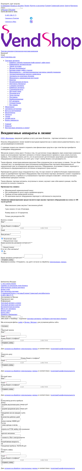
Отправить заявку (7, 260)
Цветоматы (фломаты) (17, 84)
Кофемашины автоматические (20, 64)
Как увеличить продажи (9, 291)
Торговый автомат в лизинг (11, 303)
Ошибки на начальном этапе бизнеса (14, 285)
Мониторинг (10, 107)
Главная (8, 124)
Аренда (67, 6)
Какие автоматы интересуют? (12, 258)
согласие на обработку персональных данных (21, 349)
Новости (8, 126)
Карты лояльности (12, 120)
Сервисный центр (57, 6)
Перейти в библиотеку (9, 314)
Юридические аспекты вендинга (13, 287)
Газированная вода (16, 89)
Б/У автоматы (14, 101)
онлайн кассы (10, 118)
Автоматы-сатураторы (13, 109)
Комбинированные (16, 99)
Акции (7, 116)
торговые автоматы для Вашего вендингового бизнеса (47, 318)
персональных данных (58, 262)
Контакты (74, 6)
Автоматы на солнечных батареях (21, 76)
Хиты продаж (14, 95)
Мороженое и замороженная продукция (23, 78)
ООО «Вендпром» (7, 138)
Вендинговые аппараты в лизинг (17, 128)
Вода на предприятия (13, 111)
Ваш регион (6, 234)
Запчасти (8, 114)
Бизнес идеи (5, 289)
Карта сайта (5, 312)
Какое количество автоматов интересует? (16, 243)
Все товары (13, 105)
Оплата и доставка (17, 6)
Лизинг (27, 6)
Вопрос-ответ (6, 310)
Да (4, 251)
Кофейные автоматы (16, 87)
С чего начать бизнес (8, 284)
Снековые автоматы (16, 86)
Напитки (12, 80)
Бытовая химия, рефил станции (20, 70)
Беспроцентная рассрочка (10, 307)
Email (3, 230)
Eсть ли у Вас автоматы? (10, 249)
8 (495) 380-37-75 (10, 15)
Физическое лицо (10, 239)
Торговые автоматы (12, 60)
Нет (5, 253)
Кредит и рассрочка (37, 6)
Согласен (5, 326)
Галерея (48, 6)
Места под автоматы (8, 309)
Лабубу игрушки (15, 66)
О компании (5, 6)
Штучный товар (15, 91)
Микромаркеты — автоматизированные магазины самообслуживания (35, 72)
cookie (20, 322)
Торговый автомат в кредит (11, 305)
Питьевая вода (14, 93)
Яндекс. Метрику (30, 322)
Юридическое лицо (11, 241)
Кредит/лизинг (8, 247)
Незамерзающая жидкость (18, 82)
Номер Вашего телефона (10, 226)
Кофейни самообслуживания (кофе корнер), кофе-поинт (29, 62)
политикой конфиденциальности (63, 349)
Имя (3, 222)
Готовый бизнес (15, 103)
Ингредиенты (10, 112)
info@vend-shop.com (8, 57)
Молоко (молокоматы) (17, 68)
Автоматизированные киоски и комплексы (25, 74)
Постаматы (13, 97)
